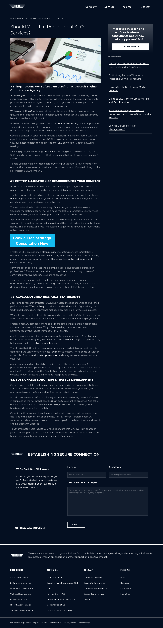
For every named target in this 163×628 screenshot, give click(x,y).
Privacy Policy (70, 623)
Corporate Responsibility (95, 588)
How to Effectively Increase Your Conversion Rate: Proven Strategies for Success (130, 114)
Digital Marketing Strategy (59, 610)
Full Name (72, 467)
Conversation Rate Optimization (62, 599)
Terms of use (56, 623)
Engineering (126, 588)
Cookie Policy (84, 623)
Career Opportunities (94, 594)
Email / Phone (115, 467)
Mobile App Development (22, 588)
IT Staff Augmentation (20, 605)
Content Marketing (56, 605)
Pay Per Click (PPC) (56, 594)
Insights (126, 6)
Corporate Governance (94, 583)
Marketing (125, 594)
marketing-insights (40, 19)
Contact (145, 6)
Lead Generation (55, 577)
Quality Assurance (18, 599)
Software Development (21, 583)
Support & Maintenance (21, 610)
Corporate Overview (93, 577)
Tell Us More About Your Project (82, 483)
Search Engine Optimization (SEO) (63, 583)
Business (124, 583)
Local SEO (51, 588)
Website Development (20, 594)
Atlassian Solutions (19, 577)
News (122, 577)
